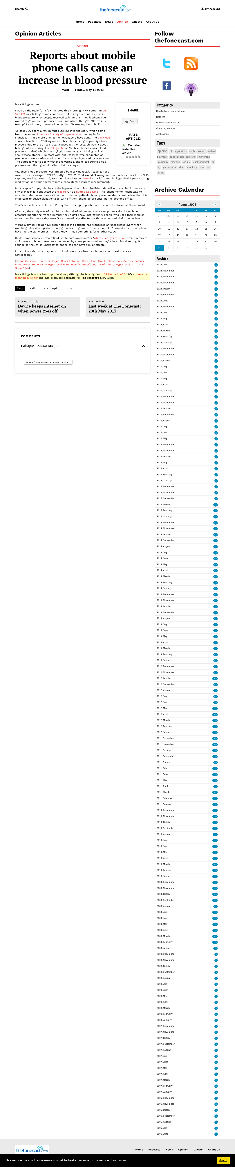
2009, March (163, 936)
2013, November (165, 600)
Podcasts (94, 21)
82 (215, 787)
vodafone (175, 162)
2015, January (164, 516)
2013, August (164, 618)
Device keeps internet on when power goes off (42, 307)
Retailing (160, 117)
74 (215, 643)
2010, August (164, 834)
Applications (162, 134)
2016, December (165, 444)
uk (171, 151)
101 (215, 792)
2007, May (162, 1068)
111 (215, 835)
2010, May (162, 852)
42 (215, 541)
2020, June (162, 432)
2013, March (163, 648)
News (109, 21)
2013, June (162, 630)
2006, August (164, 1122)
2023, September (166, 294)
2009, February (165, 942)
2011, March (163, 792)
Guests (137, 21)
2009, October (164, 894)
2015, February (165, 510)
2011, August (163, 762)
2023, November (165, 282)
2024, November (165, 270)
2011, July (162, 768)
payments (162, 156)
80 (215, 702)
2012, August (164, 690)
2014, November (165, 528)
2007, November (165, 1032)
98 (215, 685)
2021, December (165, 348)
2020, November (165, 402)
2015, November (165, 492)
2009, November (165, 888)
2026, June (162, 264)
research (62, 191)
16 (215, 505)
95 (215, 661)
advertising (192, 167)
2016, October (164, 456)
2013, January (164, 660)
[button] (22, 8)
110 (215, 721)
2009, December (165, 882)
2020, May (162, 438)
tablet (181, 167)
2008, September (166, 972)
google (180, 156)
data (202, 167)
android (212, 151)
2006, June (162, 1134)
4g (159, 167)
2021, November (165, 354)
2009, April (162, 930)
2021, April (162, 384)
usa (70, 288)
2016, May (162, 462)
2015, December (165, 486)
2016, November (165, 450)
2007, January (164, 1092)
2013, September (166, 612)
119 (215, 757)
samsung (191, 156)
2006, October (164, 1110)
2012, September (166, 684)
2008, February (165, 1014)
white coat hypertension (109, 238)
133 (215, 709)
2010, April (162, 858)
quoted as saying (87, 191)
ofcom (161, 173)
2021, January (164, 390)
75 (215, 625)
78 (215, 583)
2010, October (164, 822)
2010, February (165, 870)
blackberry (163, 162)
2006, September (166, 1116)
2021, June (162, 372)
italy (44, 288)
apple (192, 151)
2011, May (162, 780)
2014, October (164, 534)
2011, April (162, 786)
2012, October (164, 678)
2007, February (165, 1086)
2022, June (162, 312)
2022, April (162, 324)
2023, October (164, 288)
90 (215, 762)
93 (215, 906)
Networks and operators (168, 122)
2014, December (165, 522)
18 (215, 511)
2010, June (162, 846)
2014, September (166, 540)
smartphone (203, 156)
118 (215, 810)
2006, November (165, 1104)
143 (215, 876)
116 (215, 805)
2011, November (165, 744)
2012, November (165, 672)
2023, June (162, 300)
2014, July (162, 552)
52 (215, 565)
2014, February (165, 582)
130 (215, 750)
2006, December (165, 1098)
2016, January (164, 480)
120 (215, 775)
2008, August (164, 978)
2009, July (162, 912)
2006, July (162, 1128)
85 (215, 589)
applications (181, 151)
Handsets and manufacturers (170, 111)
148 (215, 900)
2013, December (165, 594)
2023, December (165, 276)
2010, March (163, 864)
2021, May (162, 378)
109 (215, 745)
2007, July (162, 1056)
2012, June (162, 702)
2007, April (162, 1074)
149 (215, 894)
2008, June (162, 990)
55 (215, 571)
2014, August (164, 546)
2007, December (165, 1026)
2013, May (162, 636)
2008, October (164, 966)
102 (215, 679)
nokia (172, 156)
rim (208, 167)
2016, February (165, 474)
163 (215, 936)
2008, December (165, 954)
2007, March (163, 1080)
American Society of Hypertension (59, 134)
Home (80, 21)
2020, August (164, 420)
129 (215, 732)
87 (215, 673)
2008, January (164, 1020)
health (32, 288)
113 (215, 727)
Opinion (122, 21)
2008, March (163, 1008)
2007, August (164, 1050)
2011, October (164, 750)
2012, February (165, 726)
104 (215, 865)
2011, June (162, 774)
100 (215, 715)
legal (195, 162)
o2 (213, 162)
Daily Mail (104, 137)
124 (215, 769)
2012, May (162, 708)
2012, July (162, 696)
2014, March (163, 576)
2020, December (165, 396)
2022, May (162, 318)
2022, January (164, 342)
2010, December (165, 810)
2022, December (165, 306)
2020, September (166, 414)
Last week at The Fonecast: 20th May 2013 (114, 307)
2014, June (162, 558)
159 (215, 912)
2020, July (162, 426)
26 (215, 517)
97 (215, 655)
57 (215, 619)
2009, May (162, 924)
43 (215, 553)
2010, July (162, 840)
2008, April (162, 1002)
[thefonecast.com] (115, 8)
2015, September (166, 498)
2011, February (164, 798)
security (186, 162)
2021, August (164, 360)
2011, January (164, 804)
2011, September (165, 756)
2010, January (164, 876)
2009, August (164, 906)
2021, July (162, 366)
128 (215, 847)
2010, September (166, 828)
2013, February (165, 654)
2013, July (162, 624)
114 (215, 852)
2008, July (162, 984)
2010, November (165, 816)
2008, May (162, 996)
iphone (166, 167)
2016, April (162, 468)
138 (215, 798)
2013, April (162, 642)
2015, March (163, 504)
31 (215, 547)
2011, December (165, 738)
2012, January (164, 732)
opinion (58, 288)
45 (215, 529)
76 (215, 613)
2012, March (163, 720)
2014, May (162, 564)
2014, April (162, 570)
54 (215, 535)
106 (215, 739)
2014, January (164, 588)
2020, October (164, 408)
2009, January (164, 948)
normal (86, 178)
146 (215, 888)
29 (215, 948)
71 (215, 607)
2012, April (162, 714)
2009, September (166, 900)
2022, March (163, 330)
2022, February (165, 336)
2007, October (164, 1038)
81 (215, 667)
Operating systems (165, 128)
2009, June (162, 918)
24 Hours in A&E (114, 274)
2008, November (165, 960)
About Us (152, 21)
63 (215, 577)
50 (215, 559)
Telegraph (56, 148)
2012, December (165, 666)
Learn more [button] (118, 1160)
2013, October (164, 606)
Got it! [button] (223, 1160)
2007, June (162, 1062)
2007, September (166, 1044)
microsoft (204, 162)
